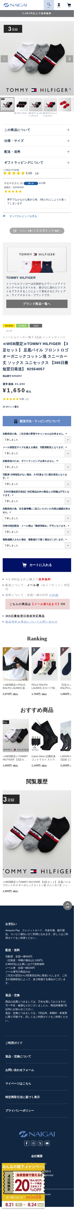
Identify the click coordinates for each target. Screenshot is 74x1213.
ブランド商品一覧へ (37, 303)
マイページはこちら (18, 1083)
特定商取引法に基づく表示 (22, 1097)
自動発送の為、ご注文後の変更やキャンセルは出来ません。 (35, 433)
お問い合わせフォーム (19, 1069)
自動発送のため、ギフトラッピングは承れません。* (31, 461)
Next (69, 58)
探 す (49, 7)
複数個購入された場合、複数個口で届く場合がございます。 (35, 539)
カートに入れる (40, 565)
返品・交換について (18, 1056)
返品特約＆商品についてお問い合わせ (31, 621)
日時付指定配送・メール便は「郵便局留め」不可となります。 (36, 525)
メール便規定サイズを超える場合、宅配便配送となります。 (35, 447)
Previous (4, 58)
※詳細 (53, 594)
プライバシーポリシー (19, 1110)
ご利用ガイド (14, 1042)
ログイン (59, 7)
